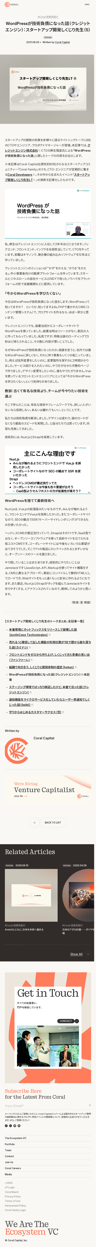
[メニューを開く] (87, 4)
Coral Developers (20, 174)
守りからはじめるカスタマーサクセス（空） (35, 712)
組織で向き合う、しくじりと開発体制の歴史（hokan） (41, 667)
